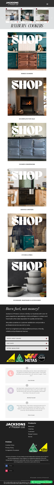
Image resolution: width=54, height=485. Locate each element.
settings (38, 483)
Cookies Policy (9, 445)
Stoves (30, 436)
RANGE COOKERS (27, 73)
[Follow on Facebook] (6, 466)
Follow (10, 465)
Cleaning (30, 429)
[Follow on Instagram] (6, 471)
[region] (27, 18)
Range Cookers (33, 434)
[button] (2, 18)
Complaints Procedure (12, 450)
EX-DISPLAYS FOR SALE (27, 119)
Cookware (31, 431)
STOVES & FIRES (27, 255)
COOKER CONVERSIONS (27, 164)
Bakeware (31, 426)
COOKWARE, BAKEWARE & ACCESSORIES (27, 300)
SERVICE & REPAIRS (27, 209)
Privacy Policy (9, 447)
